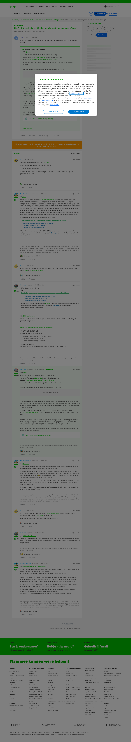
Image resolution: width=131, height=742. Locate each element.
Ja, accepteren (78, 112)
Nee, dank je (53, 112)
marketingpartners (76, 93)
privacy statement (46, 100)
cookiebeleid (88, 98)
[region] (66, 95)
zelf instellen (54, 105)
